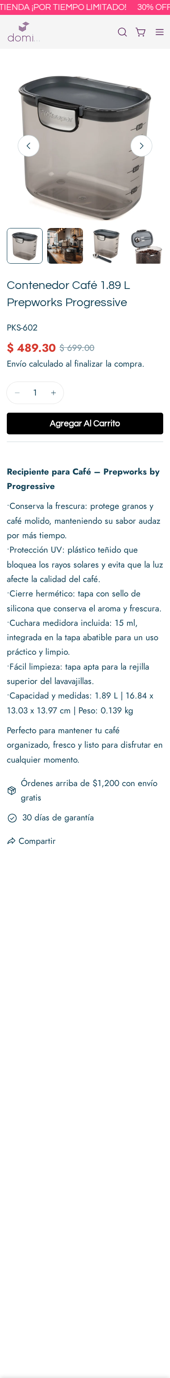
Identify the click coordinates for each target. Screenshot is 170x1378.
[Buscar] (122, 32)
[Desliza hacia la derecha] (141, 146)
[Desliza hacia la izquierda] (28, 146)
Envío (16, 364)
